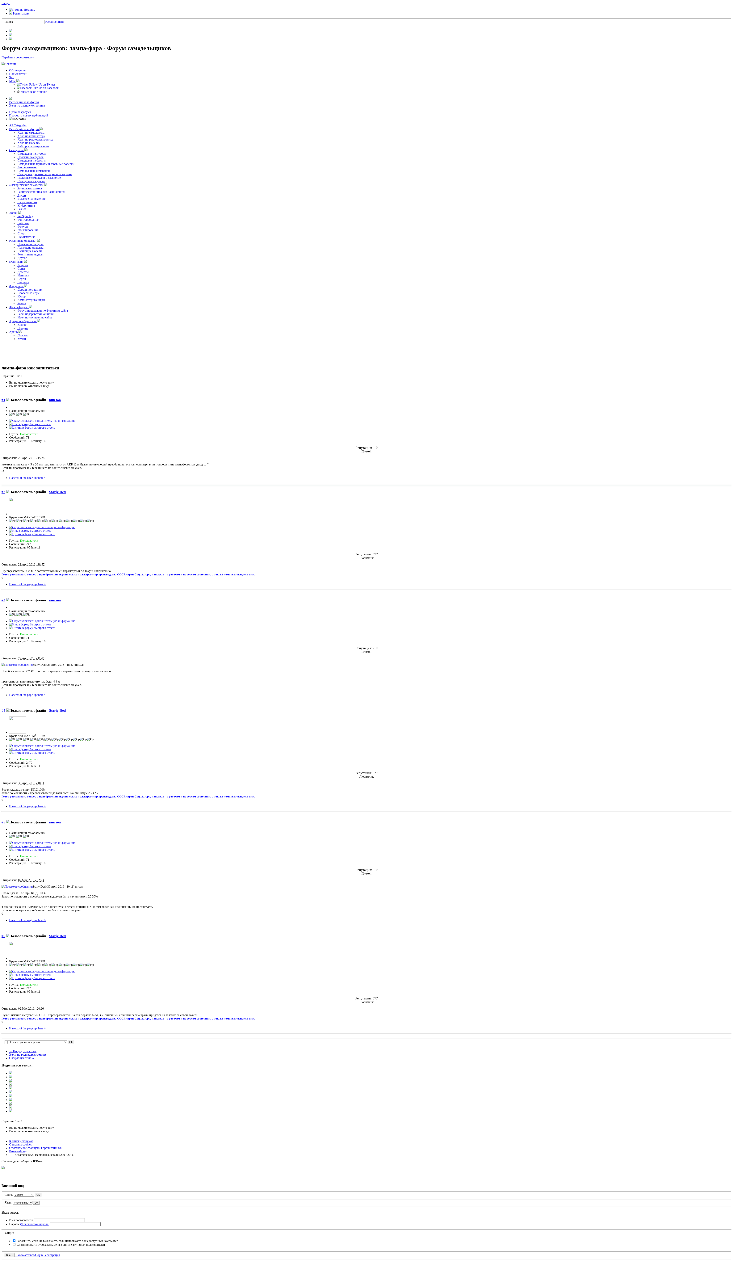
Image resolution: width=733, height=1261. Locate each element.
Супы (21, 268)
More (12, 81)
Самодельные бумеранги (33, 170)
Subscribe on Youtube (33, 91)
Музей (21, 338)
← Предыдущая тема (22, 1051)
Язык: (8, 1202)
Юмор (21, 296)
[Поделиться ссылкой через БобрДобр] (10, 1099)
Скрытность (61, 1244)
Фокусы (22, 226)
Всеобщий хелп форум (24, 102)
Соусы (21, 278)
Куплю (22, 324)
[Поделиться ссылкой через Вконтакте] (10, 1092)
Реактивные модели (30, 254)
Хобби (13, 212)
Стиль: (9, 1194)
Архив (14, 332)
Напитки (23, 275)
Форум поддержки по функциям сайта (42, 310)
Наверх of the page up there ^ (27, 477)
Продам (22, 328)
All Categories (18, 125)
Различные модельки (23, 240)
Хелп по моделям (28, 143)
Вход (6, 3)
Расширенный (54, 21)
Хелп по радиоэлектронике (27, 105)
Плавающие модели (30, 244)
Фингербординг (28, 219)
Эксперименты (27, 167)
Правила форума (20, 112)
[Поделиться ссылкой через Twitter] (10, 1073)
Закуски (22, 265)
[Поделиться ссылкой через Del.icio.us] (10, 1088)
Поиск (9, 21)
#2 (3, 492)
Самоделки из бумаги (31, 160)
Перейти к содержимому (18, 57)
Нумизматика (26, 236)
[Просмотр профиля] (17, 513)
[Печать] (10, 1107)
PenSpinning (25, 216)
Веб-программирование (33, 146)
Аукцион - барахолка (23, 321)
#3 (3, 600)
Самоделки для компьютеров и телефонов (44, 174)
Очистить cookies (20, 1144)
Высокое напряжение (31, 198)
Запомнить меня (67, 1240)
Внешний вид (18, 1151)
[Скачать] (10, 1111)
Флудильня (16, 286)
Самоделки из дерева (31, 181)
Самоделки (16, 150)
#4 (3, 710)
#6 (3, 936)
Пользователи (18, 73)
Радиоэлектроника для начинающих (41, 191)
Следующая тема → (22, 1058)
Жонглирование (27, 230)
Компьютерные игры (31, 299)
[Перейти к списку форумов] (9, 63)
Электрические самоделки (26, 185)
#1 (3, 400)
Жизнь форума (19, 307)
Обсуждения (17, 70)
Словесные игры (28, 293)
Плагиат (22, 335)
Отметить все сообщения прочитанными (35, 1148)
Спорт (21, 233)
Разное (21, 209)
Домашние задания (29, 289)
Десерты (23, 272)
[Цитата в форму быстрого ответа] (32, 427)
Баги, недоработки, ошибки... (36, 314)
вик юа (55, 400)
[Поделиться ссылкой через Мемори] (10, 1096)
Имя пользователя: (21, 1220)
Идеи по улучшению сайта (34, 317)
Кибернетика (26, 205)
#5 (3, 822)
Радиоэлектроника (29, 188)
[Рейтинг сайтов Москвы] (3, 1168)
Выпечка (23, 282)
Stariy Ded (57, 492)
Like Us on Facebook (45, 88)
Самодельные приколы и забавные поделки (45, 164)
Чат (11, 77)
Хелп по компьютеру (31, 136)
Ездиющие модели (29, 251)
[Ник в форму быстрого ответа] (30, 424)
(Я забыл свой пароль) (34, 1224)
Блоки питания (27, 202)
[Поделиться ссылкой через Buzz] (10, 1084)
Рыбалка (23, 223)
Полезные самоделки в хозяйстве (39, 177)
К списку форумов (21, 1141)
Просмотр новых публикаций (28, 115)
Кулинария (16, 261)
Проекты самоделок (30, 157)
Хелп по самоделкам (30, 132)
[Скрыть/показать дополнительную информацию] (42, 420)
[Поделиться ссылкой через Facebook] (10, 1076)
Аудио (21, 195)
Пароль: (29, 1224)
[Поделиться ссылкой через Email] (10, 1103)
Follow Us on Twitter (41, 84)
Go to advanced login (29, 1255)
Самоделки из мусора (31, 153)
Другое (22, 257)
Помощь (29, 9)
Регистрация (20, 13)
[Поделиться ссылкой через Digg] (10, 1080)
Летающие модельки (30, 247)
